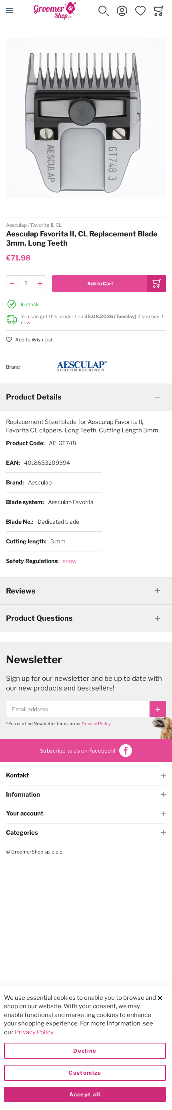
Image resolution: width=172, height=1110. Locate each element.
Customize (84, 1073)
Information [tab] (23, 794)
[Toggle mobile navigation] (9, 11)
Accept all (85, 1094)
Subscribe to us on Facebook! (77, 750)
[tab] (86, 397)
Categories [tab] (22, 832)
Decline (84, 1050)
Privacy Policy (96, 724)
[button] (103, 11)
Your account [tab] (24, 813)
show (69, 560)
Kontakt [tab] (17, 775)
